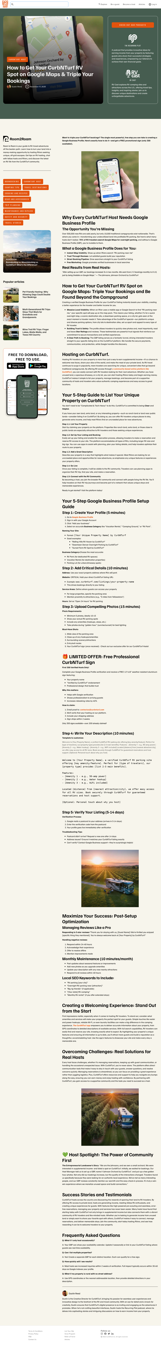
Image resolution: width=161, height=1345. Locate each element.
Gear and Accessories (17, 199)
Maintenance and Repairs (19, 211)
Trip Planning (13, 205)
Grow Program (70, 1334)
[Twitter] (109, 1334)
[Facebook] (105, 1334)
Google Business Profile (82, 517)
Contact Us (32, 1339)
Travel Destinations (35, 187)
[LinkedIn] (112, 1334)
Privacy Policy (33, 1334)
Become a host (129, 4)
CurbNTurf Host (17, 59)
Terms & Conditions (35, 1331)
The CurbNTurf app (81, 1025)
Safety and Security (16, 217)
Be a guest (115, 4)
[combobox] (39, 4)
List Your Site (69, 1331)
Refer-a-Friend (70, 1336)
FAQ (29, 1336)
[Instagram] (102, 1334)
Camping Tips (12, 187)
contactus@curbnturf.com (92, 709)
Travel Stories (13, 223)
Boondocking (12, 181)
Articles (142, 4)
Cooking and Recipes (16, 193)
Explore (103, 4)
